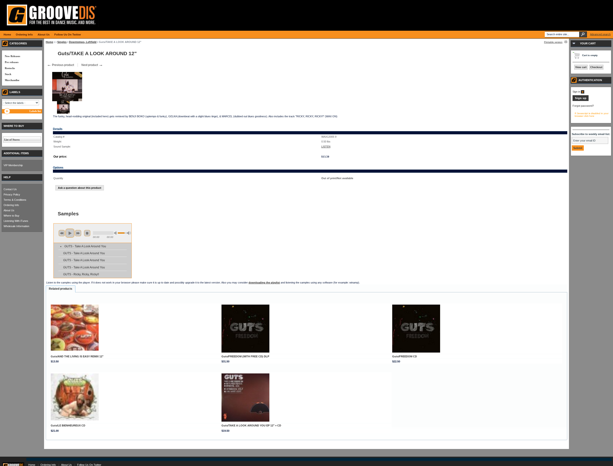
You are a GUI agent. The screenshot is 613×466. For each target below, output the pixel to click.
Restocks (10, 68)
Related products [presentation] (60, 288)
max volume (129, 233)
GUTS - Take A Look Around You (85, 246)
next (78, 233)
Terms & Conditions (15, 199)
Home (49, 42)
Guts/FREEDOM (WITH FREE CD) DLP (245, 356)
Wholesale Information (16, 226)
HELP (7, 177)
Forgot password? (583, 105)
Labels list (35, 111)
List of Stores (12, 139)
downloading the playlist (264, 282)
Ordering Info (11, 205)
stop (87, 233)
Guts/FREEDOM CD (404, 356)
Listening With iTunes (16, 220)
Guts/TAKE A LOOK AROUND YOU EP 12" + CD (251, 425)
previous (61, 233)
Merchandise (12, 80)
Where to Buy (11, 215)
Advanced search (600, 34)
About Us (9, 210)
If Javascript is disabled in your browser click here (591, 114)
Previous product (60, 65)
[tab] (60, 289)
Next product (92, 65)
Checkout (596, 67)
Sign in (577, 91)
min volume (116, 233)
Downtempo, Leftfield (82, 42)
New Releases (12, 56)
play (70, 233)
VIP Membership (13, 165)
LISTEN (325, 146)
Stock (8, 74)
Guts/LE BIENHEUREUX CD (68, 425)
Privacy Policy (12, 194)
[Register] (581, 100)
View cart (581, 67)
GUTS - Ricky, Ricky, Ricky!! (81, 274)
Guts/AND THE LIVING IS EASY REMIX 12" (77, 356)
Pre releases (11, 62)
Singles (62, 42)
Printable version (553, 42)
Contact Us (10, 189)
